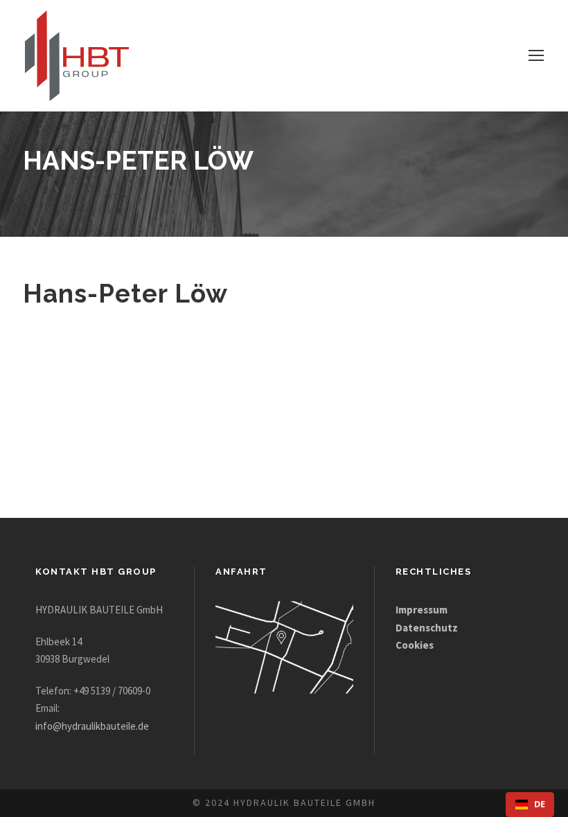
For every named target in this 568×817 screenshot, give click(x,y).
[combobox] (530, 804)
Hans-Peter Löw (125, 293)
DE (539, 804)
